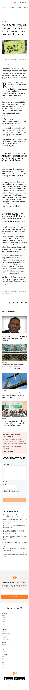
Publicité (3, 651)
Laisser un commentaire (14, 500)
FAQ (2, 646)
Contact (3, 649)
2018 (3, 664)
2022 (3, 656)
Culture (3, 623)
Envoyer (14, 596)
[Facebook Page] (8, 608)
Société (26, 7)
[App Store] (8, 678)
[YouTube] (14, 608)
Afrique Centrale (5, 635)
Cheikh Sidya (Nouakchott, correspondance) (15, 59)
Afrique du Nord (5, 631)
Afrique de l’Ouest (6, 633)
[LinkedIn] (18, 608)
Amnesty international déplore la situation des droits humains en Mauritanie (14, 217)
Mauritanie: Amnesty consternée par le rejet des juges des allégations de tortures (14, 157)
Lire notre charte (8, 451)
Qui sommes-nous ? (6, 644)
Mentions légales (5, 648)
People (3, 621)
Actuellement (4, 7)
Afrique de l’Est (5, 637)
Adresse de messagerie (11, 491)
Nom (4, 484)
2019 (3, 662)
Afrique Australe (5, 639)
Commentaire (7, 464)
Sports (3, 626)
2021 (3, 658)
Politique (12, 7)
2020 (3, 660)
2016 (3, 667)
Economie (19, 7)
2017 (3, 666)
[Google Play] (19, 678)
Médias (3, 625)
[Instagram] (21, 608)
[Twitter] (11, 608)
